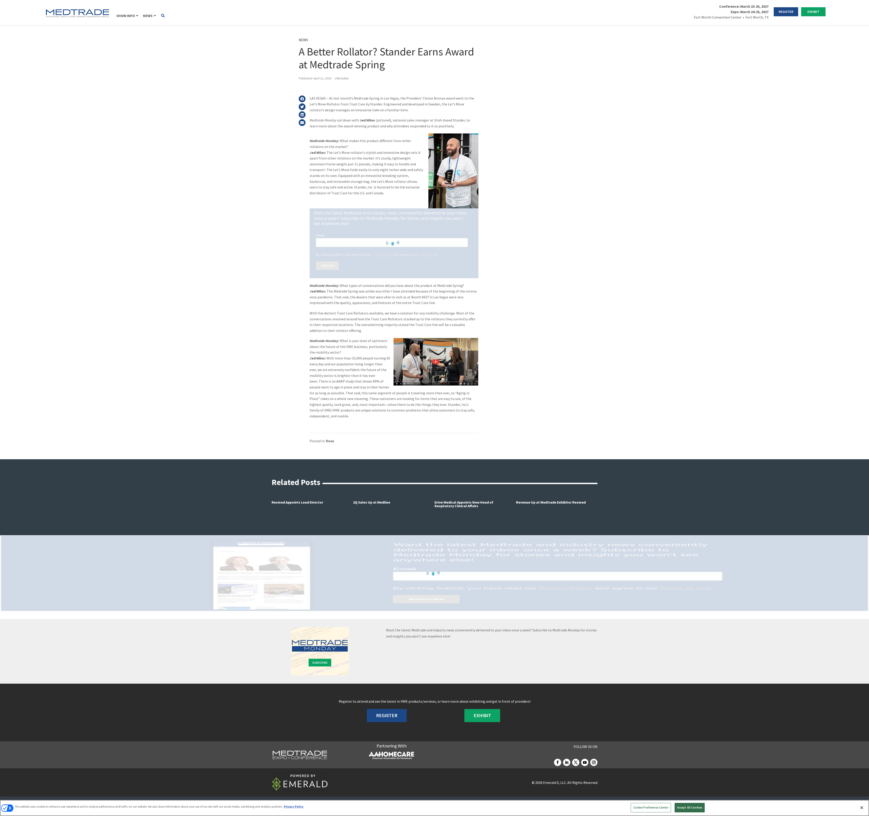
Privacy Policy (293, 807)
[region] (434, 808)
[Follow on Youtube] (584, 762)
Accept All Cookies (689, 807)
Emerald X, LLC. (555, 782)
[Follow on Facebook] (557, 762)
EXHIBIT (813, 12)
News (303, 40)
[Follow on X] (575, 762)
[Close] (862, 808)
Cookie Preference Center (650, 807)
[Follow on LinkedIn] (566, 762)
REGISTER (786, 12)
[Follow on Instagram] (593, 762)
